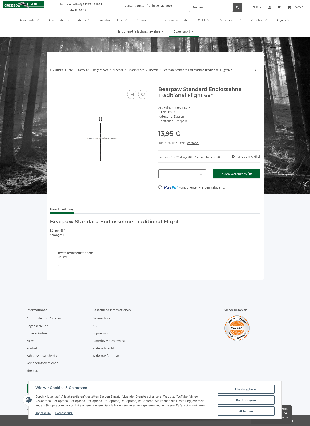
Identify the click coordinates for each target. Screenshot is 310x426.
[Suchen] (237, 7)
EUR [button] (255, 7)
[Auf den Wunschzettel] (142, 94)
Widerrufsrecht (103, 348)
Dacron (179, 116)
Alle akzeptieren (246, 389)
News (30, 341)
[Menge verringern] (163, 174)
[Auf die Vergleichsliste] (131, 94)
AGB (95, 326)
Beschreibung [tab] (62, 209)
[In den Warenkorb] (53, 84)
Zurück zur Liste (63, 70)
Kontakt (32, 348)
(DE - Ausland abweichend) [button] (204, 157)
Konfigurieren (246, 400)
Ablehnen (246, 411)
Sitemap (32, 371)
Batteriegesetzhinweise (109, 341)
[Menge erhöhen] (201, 174)
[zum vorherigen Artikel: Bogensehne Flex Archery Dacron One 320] (256, 70)
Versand (193, 143)
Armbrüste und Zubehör (44, 318)
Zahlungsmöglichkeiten (43, 356)
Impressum (43, 413)
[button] (269, 7)
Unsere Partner (37, 333)
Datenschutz (64, 413)
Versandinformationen (42, 363)
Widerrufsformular (106, 356)
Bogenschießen (37, 326)
